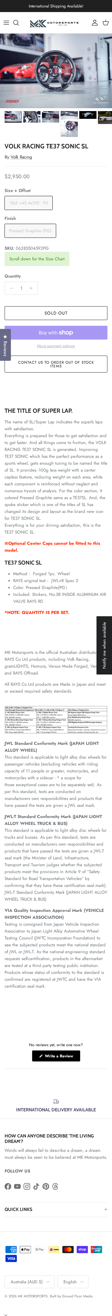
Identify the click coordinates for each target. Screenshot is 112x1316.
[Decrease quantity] (10, 288)
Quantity (13, 276)
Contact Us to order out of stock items (56, 364)
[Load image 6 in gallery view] (56, 71)
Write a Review (62, 1057)
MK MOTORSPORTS (33, 1296)
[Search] (19, 22)
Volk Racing (21, 157)
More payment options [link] (56, 346)
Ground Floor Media (77, 1296)
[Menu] (6, 22)
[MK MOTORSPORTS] (56, 22)
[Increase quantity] (33, 288)
